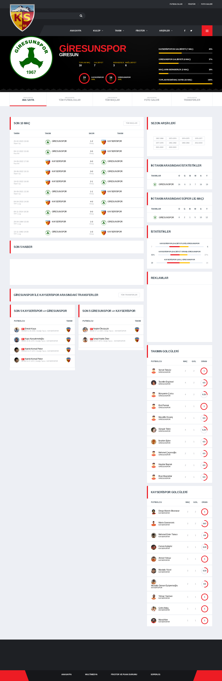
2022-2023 (172, 147)
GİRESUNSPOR (59, 141)
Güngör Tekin (165, 429)
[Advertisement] (149, 16)
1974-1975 (185, 138)
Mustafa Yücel (165, 570)
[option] (44, 57)
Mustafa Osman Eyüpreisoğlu (164, 585)
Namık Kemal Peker (33, 349)
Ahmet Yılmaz (165, 558)
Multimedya (91, 674)
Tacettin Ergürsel (166, 382)
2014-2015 (198, 143)
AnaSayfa (75, 30)
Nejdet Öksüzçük (101, 328)
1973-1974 (172, 138)
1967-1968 (159, 138)
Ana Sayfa (28, 99)
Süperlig (155, 674)
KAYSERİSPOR (115, 141)
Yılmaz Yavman (166, 596)
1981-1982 (172, 143)
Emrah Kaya (30, 328)
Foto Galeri (206, 4)
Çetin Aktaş (164, 608)
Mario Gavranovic (166, 522)
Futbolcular (176, 4)
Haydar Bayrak (165, 464)
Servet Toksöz (165, 370)
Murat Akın (163, 620)
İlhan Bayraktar (165, 476)
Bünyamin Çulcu (166, 393)
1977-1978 (159, 143)
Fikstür (191, 4)
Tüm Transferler (129, 295)
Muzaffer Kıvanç (166, 417)
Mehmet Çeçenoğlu (167, 452)
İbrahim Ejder (165, 441)
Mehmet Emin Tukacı (168, 534)
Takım (118, 30)
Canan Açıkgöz (165, 546)
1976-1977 (198, 138)
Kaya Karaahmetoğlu (34, 339)
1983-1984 (185, 143)
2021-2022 (159, 147)
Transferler (192, 99)
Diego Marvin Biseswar (169, 511)
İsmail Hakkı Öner (101, 339)
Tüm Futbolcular (69, 99)
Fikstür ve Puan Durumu (124, 674)
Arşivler (164, 30)
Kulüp (96, 30)
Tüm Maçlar (112, 99)
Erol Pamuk (164, 405)
